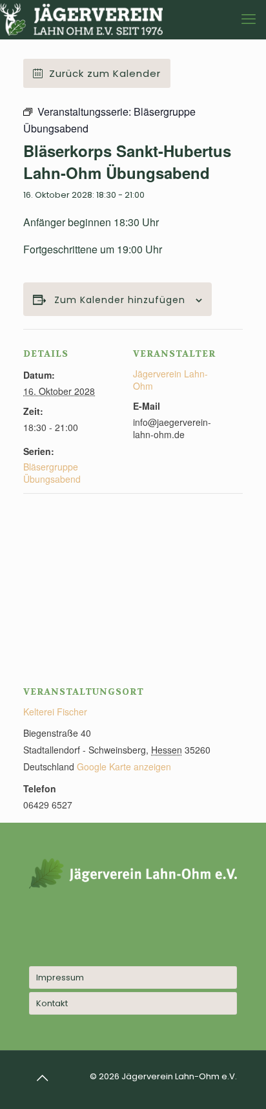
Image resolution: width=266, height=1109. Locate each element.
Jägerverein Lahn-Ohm (170, 379)
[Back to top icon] (42, 1078)
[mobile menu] (249, 19)
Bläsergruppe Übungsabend (52, 472)
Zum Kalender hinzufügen (119, 300)
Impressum (60, 977)
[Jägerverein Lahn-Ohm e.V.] (81, 19)
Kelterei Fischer (55, 711)
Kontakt (52, 1003)
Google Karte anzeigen (124, 766)
